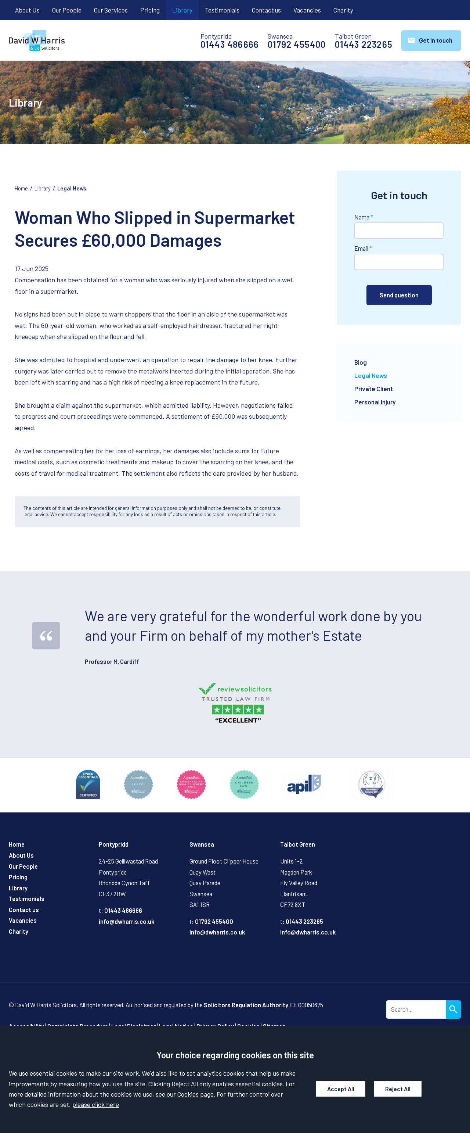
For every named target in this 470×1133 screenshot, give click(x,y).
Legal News (71, 188)
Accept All (340, 1088)
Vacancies (307, 10)
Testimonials (222, 10)
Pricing (150, 10)
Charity (343, 10)
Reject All (398, 1088)
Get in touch (435, 40)
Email (361, 248)
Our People (67, 10)
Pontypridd (114, 844)
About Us (27, 10)
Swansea (201, 844)
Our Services (111, 10)
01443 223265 (364, 44)
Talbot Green (297, 844)
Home (21, 188)
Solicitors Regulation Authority (246, 1004)
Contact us (266, 10)
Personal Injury (374, 401)
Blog (360, 362)
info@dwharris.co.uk (127, 921)
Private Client (373, 388)
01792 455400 (297, 44)
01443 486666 (229, 44)
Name (361, 217)
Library (182, 10)
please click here (95, 1104)
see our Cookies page (185, 1094)
